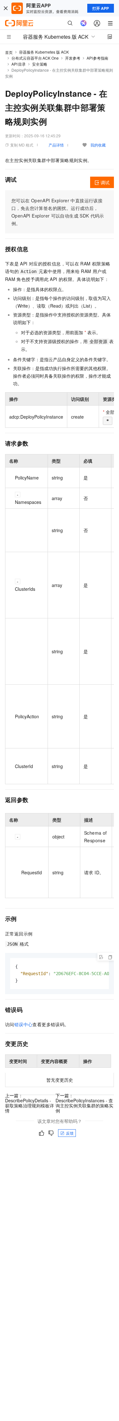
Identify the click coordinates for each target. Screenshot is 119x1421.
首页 (9, 52)
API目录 (18, 64)
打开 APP (100, 8)
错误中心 (23, 1024)
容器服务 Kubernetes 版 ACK (44, 52)
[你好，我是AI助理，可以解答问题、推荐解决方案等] (83, 23)
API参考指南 (98, 58)
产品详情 (56, 144)
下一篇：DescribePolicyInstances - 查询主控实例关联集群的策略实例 (84, 1103)
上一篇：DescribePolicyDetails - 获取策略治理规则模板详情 (29, 1103)
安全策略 (39, 64)
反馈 (70, 1133)
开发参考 (72, 58)
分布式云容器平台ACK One (35, 58)
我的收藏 (98, 144)
